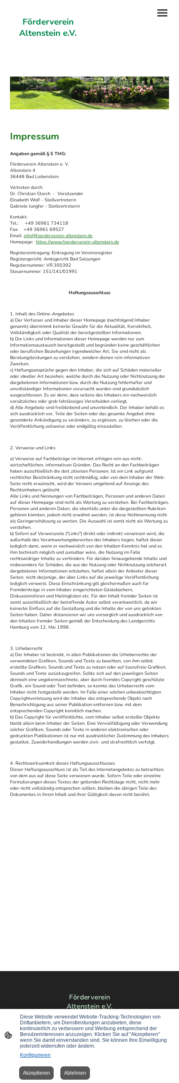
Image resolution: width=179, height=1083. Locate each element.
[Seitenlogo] (48, 46)
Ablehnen (75, 1073)
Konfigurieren (35, 1055)
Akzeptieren (36, 1073)
